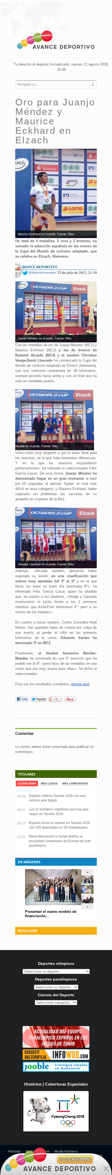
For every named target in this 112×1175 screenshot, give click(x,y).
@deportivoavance (43, 272)
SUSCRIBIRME (75, 1159)
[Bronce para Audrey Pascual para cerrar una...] (87, 902)
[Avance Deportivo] (56, 40)
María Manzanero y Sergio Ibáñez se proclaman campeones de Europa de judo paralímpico (60, 841)
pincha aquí (80, 684)
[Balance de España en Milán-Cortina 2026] (87, 893)
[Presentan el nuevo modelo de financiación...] (87, 883)
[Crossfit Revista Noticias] (56, 1059)
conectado (59, 747)
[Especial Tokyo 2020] (56, 1046)
